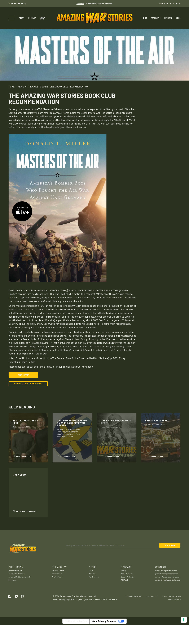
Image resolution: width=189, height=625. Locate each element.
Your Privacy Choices (104, 621)
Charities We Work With (17, 574)
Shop (145, 18)
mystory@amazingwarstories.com (167, 580)
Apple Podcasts (126, 574)
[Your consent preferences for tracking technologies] (184, 620)
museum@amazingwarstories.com (167, 577)
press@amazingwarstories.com (166, 574)
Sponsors (12, 580)
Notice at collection (76, 621)
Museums (168, 18)
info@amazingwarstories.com (166, 571)
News (178, 18)
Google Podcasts (127, 577)
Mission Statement (15, 571)
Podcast (32, 18)
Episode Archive (58, 571)
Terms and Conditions (171, 596)
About (22, 18)
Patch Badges (94, 577)
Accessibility (152, 596)
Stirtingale (137, 596)
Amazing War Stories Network (19, 577)
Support (80, 4)
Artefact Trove (57, 577)
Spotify (123, 571)
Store (91, 571)
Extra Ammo (42, 18)
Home (11, 86)
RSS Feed (124, 580)
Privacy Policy (174, 599)
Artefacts (156, 18)
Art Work (92, 574)
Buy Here (23, 374)
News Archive (57, 574)
